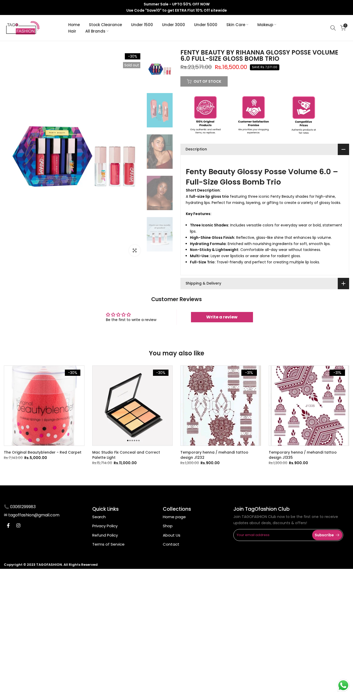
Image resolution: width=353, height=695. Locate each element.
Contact (171, 544)
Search (99, 517)
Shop (168, 526)
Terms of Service (108, 544)
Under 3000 (173, 24)
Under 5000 (205, 24)
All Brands (95, 31)
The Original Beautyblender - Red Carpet (42, 452)
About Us (171, 535)
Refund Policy (105, 535)
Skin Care (235, 24)
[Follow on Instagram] (18, 525)
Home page (174, 517)
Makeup (265, 24)
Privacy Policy (105, 526)
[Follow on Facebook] (8, 525)
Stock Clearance (105, 24)
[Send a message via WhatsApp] (343, 685)
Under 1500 (142, 24)
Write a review (221, 317)
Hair (72, 31)
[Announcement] (176, 7)
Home (74, 24)
